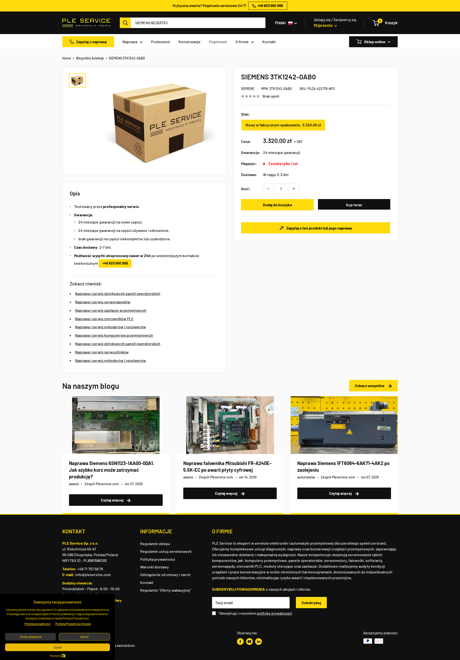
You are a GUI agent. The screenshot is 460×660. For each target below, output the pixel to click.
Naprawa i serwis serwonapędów (102, 302)
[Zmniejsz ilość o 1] (268, 189)
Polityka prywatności (157, 559)
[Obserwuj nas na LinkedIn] (258, 641)
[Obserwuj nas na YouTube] (249, 641)
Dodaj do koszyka (277, 204)
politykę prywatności (274, 613)
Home (66, 58)
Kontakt (269, 41)
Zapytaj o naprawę (91, 41)
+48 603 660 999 (115, 263)
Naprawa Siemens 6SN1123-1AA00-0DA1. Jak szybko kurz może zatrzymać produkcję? (111, 469)
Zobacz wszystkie (370, 385)
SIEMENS (247, 89)
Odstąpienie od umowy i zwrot (165, 574)
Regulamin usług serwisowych (166, 551)
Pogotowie (218, 41)
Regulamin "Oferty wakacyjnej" (165, 590)
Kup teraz (354, 204)
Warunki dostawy (154, 567)
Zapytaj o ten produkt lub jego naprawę (319, 228)
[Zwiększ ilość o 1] (294, 189)
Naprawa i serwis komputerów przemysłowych (114, 335)
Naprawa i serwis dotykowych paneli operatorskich (117, 293)
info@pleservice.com (93, 574)
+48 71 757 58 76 (90, 568)
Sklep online (374, 41)
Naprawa (129, 41)
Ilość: (246, 188)
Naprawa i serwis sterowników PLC (104, 318)
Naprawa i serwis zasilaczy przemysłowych (110, 310)
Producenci (160, 41)
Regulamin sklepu (155, 543)
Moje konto (323, 25)
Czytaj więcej (112, 500)
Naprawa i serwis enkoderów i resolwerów (110, 326)
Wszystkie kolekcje (90, 58)
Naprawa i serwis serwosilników (102, 352)
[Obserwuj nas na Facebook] (240, 641)
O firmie (242, 41)
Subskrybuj (311, 602)
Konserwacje (189, 41)
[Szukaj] (125, 23)
